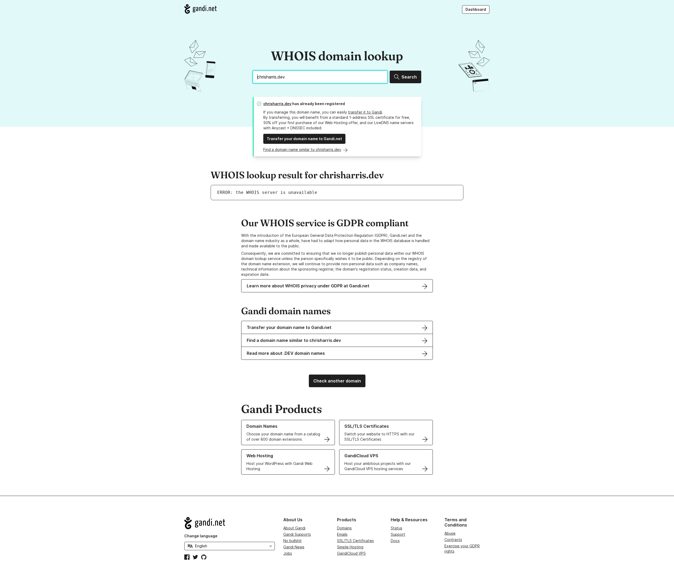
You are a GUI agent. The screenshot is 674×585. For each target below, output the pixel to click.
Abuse (449, 533)
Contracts (453, 539)
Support (398, 534)
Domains (344, 528)
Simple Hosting (350, 547)
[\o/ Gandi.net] (229, 523)
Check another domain (337, 381)
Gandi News (293, 547)
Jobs (287, 553)
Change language (200, 536)
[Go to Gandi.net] (200, 9)
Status (396, 528)
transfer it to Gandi (365, 112)
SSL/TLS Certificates (355, 540)
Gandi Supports (297, 534)
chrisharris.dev (277, 103)
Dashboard (475, 9)
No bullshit (292, 540)
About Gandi (294, 528)
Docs (395, 540)
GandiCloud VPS (351, 553)
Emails (342, 534)
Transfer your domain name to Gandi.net (304, 138)
